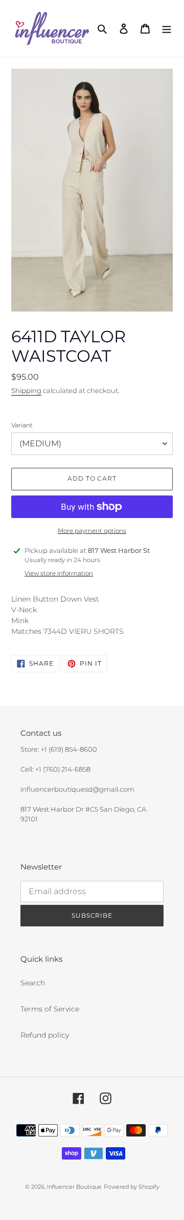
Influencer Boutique (74, 1186)
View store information (59, 573)
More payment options (92, 530)
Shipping (26, 390)
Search (32, 982)
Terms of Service (49, 1009)
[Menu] (166, 28)
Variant (22, 425)
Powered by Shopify (131, 1186)
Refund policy (44, 1035)
